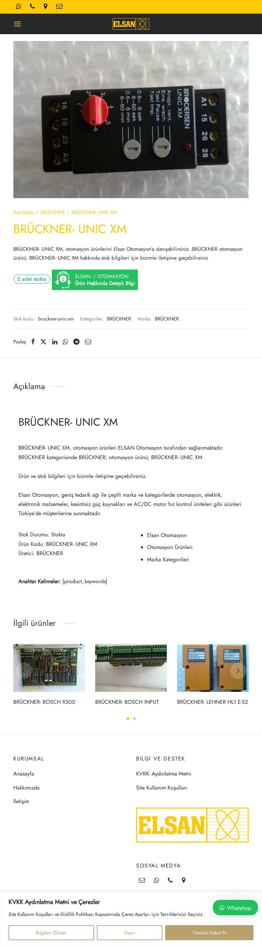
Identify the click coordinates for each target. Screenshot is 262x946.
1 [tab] (128, 718)
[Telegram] (76, 341)
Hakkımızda (26, 788)
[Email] (88, 341)
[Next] (238, 670)
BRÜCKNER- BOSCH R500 (44, 701)
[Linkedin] (54, 341)
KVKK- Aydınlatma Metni (163, 774)
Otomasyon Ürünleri (169, 547)
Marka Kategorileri (168, 559)
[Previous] (24, 670)
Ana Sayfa (23, 212)
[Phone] (170, 881)
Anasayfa (23, 774)
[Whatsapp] (65, 341)
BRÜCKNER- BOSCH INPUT (127, 701)
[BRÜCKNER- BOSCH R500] (49, 668)
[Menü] (17, 24)
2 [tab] (134, 718)
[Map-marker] (183, 881)
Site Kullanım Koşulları (161, 788)
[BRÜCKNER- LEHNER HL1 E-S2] (213, 668)
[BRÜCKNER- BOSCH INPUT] (131, 668)
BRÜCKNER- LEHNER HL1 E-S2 (212, 701)
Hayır (129, 932)
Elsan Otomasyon (167, 535)
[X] (43, 341)
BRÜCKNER (52, 212)
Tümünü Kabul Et (209, 932)
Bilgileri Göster (51, 932)
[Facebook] (33, 341)
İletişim (21, 801)
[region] (131, 919)
